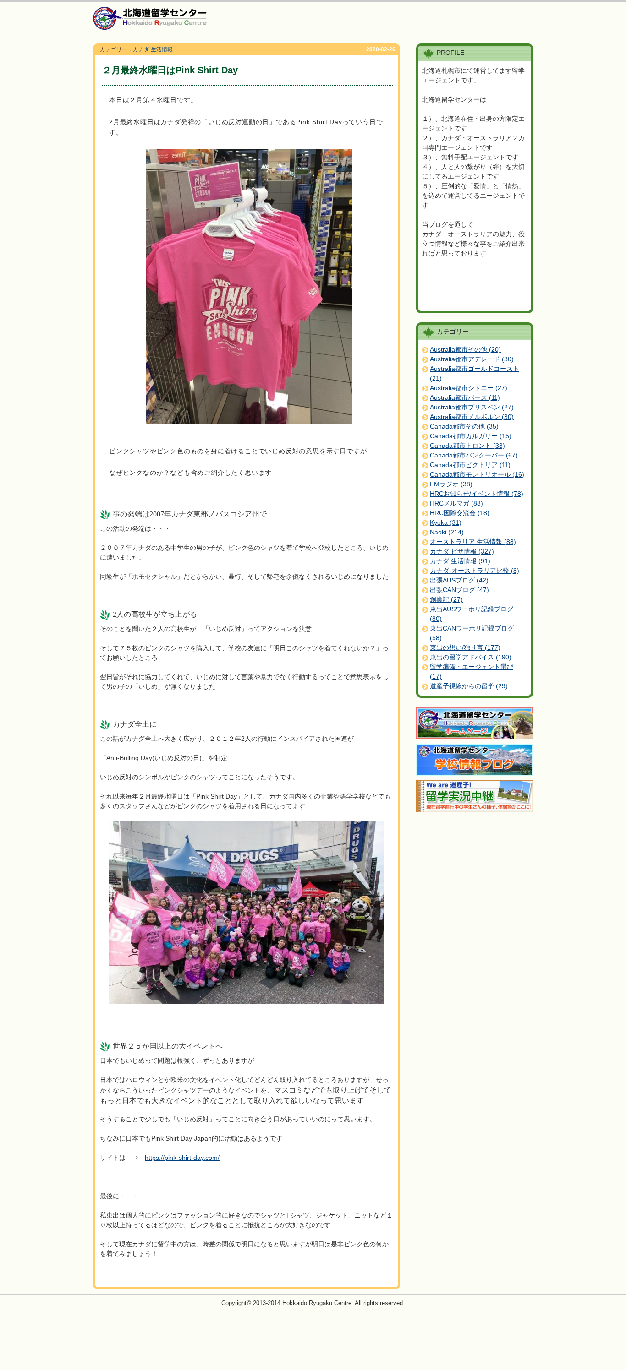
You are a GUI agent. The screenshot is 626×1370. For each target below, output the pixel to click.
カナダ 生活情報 (153, 49)
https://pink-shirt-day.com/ (182, 1157)
